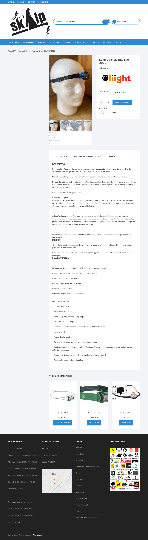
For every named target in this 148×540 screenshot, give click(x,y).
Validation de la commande (86, 517)
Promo (118, 42)
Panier (78, 511)
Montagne (55, 42)
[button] (88, 59)
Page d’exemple (82, 505)
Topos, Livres (81, 42)
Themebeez (38, 535)
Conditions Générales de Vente (88, 467)
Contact (31, 2)
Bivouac (67, 42)
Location (21, 2)
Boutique (79, 460)
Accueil (11, 51)
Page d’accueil (81, 498)
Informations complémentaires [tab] (88, 156)
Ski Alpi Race (28, 42)
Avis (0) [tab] (112, 156)
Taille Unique (104, 91)
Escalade (42, 42)
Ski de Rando (13, 42)
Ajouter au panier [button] (63, 423)
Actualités (80, 454)
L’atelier (11, 2)
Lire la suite (94, 423)
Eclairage (27, 51)
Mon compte (43, 2)
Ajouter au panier (122, 102)
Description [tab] (61, 156)
